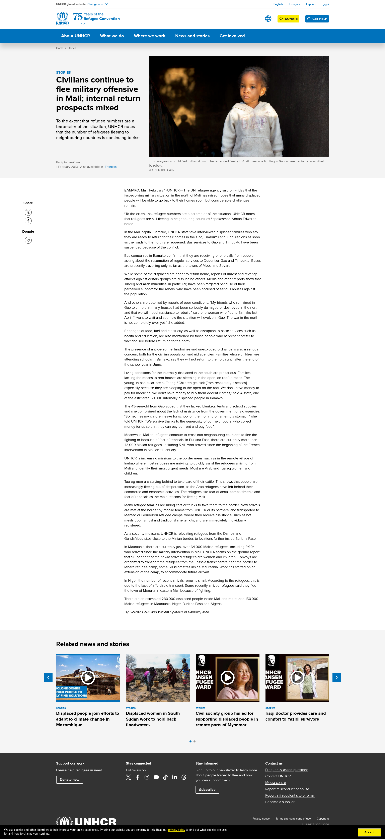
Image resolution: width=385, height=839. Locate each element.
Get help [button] (319, 18)
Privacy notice (261, 819)
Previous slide (48, 677)
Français (294, 4)
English (278, 4)
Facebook (137, 777)
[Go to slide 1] (191, 742)
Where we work (149, 36)
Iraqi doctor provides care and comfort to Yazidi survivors (295, 716)
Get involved (232, 36)
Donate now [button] (69, 779)
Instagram (147, 777)
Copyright (323, 819)
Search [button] (255, 18)
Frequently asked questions (286, 770)
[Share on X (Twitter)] (28, 212)
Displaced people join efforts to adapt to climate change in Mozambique (87, 719)
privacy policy (176, 830)
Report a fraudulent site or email (290, 795)
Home (60, 48)
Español (311, 4)
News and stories (192, 36)
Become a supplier (280, 802)
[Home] (84, 18)
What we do (112, 36)
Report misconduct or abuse (287, 789)
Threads (183, 777)
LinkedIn (174, 777)
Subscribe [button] (207, 789)
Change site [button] (95, 4)
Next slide (336, 677)
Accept (369, 832)
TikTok (165, 777)
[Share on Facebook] (28, 220)
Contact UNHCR (278, 776)
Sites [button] (268, 18)
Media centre (275, 782)
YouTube (156, 777)
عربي (325, 4)
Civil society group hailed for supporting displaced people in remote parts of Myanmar (227, 719)
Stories (72, 48)
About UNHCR (75, 36)
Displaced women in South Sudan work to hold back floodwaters (153, 719)
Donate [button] (291, 18)
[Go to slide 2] (196, 742)
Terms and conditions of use (293, 819)
